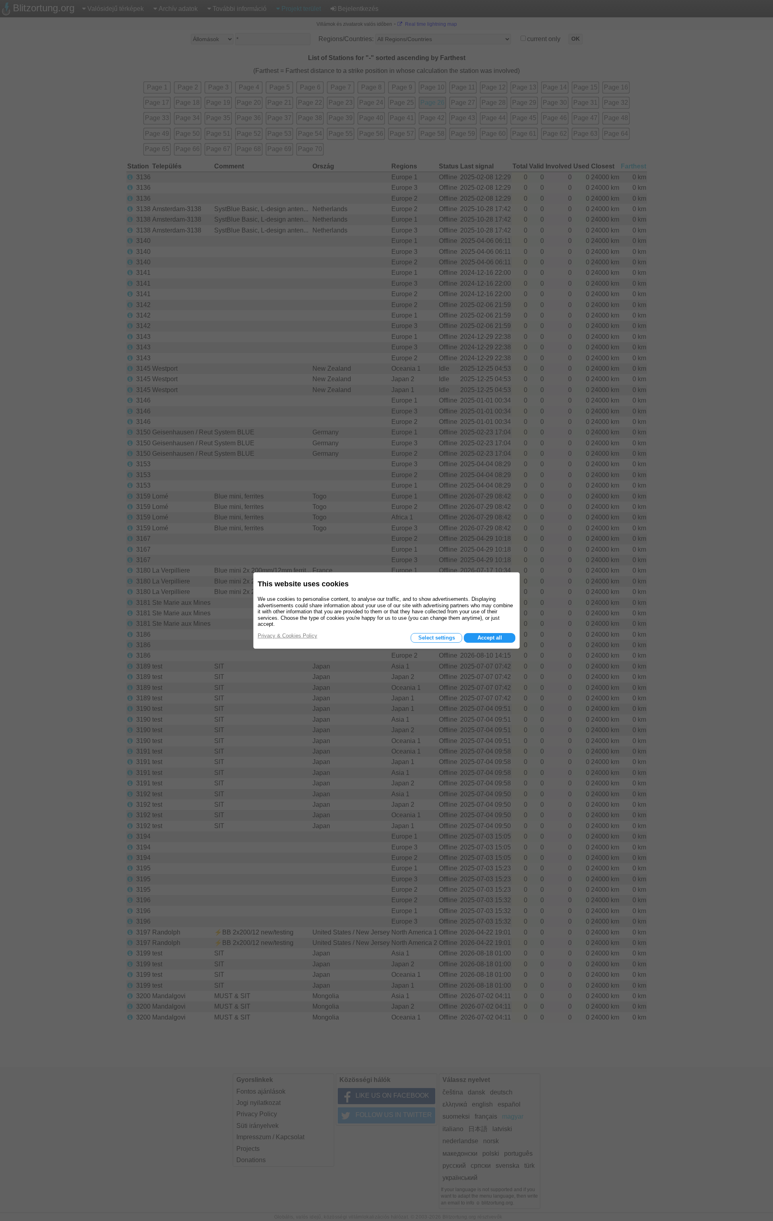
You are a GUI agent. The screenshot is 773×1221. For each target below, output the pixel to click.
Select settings (436, 638)
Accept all (489, 638)
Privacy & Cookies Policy (287, 636)
